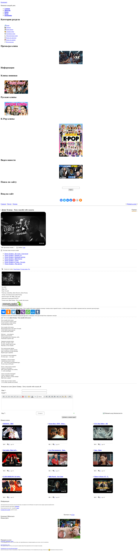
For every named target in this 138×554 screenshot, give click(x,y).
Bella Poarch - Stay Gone (56, 476)
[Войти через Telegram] (64, 200)
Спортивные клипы (10, 33)
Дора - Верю (98, 450)
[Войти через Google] (77, 200)
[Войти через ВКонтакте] (67, 200)
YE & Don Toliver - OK (101, 423)
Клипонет (4, 2)
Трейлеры (8, 27)
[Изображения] (11, 279)
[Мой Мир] (33, 312)
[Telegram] (13, 312)
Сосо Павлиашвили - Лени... (57, 450)
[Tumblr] (37, 312)
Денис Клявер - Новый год (13, 255)
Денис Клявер (16, 269)
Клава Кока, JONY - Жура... (57, 423)
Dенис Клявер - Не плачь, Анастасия (16, 253)
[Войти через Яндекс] (74, 200)
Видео (9, 204)
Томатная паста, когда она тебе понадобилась (9, 548)
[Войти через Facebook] (70, 200)
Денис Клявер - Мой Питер (13, 259)
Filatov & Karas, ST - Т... (101, 476)
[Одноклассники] (8, 312)
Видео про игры (10, 42)
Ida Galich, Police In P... (10, 450)
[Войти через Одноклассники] (80, 200)
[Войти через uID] (61, 200)
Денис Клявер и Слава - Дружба (15, 262)
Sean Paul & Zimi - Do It (5, 544)
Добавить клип (131, 204)
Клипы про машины (10, 40)
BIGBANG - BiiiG (8, 423)
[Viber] (23, 312)
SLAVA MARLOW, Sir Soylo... (12, 476)
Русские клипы (24, 269)
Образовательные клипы (12, 35)
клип (24, 247)
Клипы (7, 25)
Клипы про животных (11, 38)
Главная (3, 204)
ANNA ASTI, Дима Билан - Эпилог (7, 541)
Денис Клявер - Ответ (12, 260)
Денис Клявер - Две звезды (13, 264)
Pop (29, 269)
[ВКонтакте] (3, 312)
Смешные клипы (10, 31)
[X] (18, 312)
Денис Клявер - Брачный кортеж (15, 257)
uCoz (72, 514)
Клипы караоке (9, 29)
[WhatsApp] (28, 312)
